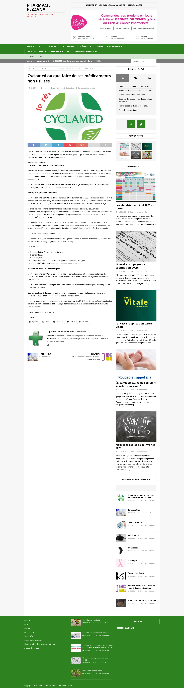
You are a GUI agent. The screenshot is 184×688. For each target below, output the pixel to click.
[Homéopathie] (121, 512)
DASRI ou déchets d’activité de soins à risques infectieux (141, 587)
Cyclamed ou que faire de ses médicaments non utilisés (141, 496)
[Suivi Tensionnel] (121, 525)
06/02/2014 (132, 525)
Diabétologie (133, 535)
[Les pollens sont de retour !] (76, 673)
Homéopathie (134, 510)
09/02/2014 (35, 88)
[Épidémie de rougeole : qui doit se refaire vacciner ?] (125, 155)
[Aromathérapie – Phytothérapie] (121, 603)
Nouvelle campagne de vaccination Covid (135, 90)
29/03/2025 (122, 271)
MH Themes (68, 685)
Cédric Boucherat (48, 88)
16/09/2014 (132, 603)
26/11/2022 (87, 635)
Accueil (30, 46)
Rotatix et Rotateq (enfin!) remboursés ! (97, 632)
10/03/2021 (132, 576)
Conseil (53, 46)
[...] (154, 224)
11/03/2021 (87, 673)
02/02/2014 (132, 551)
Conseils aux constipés (128, 110)
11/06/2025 (122, 212)
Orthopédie (133, 548)
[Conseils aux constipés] (147, 155)
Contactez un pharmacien (109, 46)
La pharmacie (68, 46)
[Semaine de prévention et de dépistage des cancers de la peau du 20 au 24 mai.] (76, 648)
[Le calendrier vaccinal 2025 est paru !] (125, 146)
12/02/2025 (87, 623)
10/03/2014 (132, 591)
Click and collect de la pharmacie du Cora (48, 51)
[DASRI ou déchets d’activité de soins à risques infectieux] (121, 588)
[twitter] (141, 124)
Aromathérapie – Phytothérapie (142, 600)
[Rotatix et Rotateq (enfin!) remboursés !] (76, 635)
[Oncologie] (121, 563)
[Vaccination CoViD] (121, 576)
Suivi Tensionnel (135, 522)
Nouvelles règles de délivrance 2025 (133, 106)
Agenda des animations (86, 51)
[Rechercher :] (143, 61)
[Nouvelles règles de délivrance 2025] (136, 155)
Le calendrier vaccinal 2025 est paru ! (134, 86)
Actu (41, 46)
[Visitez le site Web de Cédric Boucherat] (48, 345)
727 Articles (81, 331)
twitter (42, 57)
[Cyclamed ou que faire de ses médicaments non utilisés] (121, 498)
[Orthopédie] (121, 550)
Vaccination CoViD (136, 573)
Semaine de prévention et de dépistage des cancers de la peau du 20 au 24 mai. (97, 646)
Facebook (30, 57)
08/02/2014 (132, 513)
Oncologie (132, 560)
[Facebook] (131, 124)
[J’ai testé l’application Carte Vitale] (147, 146)
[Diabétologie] (121, 538)
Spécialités (85, 46)
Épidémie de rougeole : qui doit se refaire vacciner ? (136, 384)
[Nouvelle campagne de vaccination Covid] (136, 146)
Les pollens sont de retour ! (92, 670)
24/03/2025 (122, 330)
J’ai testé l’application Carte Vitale (132, 94)
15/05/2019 (87, 650)
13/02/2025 (122, 451)
